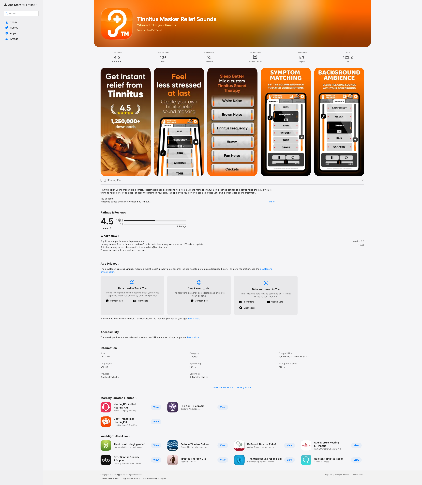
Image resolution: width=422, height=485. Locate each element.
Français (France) (342, 475)
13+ (191, 366)
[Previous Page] (97, 122)
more (272, 201)
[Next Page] (367, 122)
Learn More (194, 318)
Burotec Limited (109, 377)
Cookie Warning (150, 478)
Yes (280, 366)
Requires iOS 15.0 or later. (292, 356)
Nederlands (358, 475)
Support (163, 478)
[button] (21, 22)
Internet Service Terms (110, 478)
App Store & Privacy (131, 478)
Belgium (328, 475)
